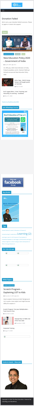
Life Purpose (15, 237)
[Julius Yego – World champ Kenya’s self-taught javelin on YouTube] (7, 83)
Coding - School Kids (9, 285)
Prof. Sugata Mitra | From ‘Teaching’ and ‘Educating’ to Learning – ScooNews (15, 92)
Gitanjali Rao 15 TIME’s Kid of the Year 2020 (22, 319)
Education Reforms (8, 54)
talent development (25, 241)
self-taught (17, 239)
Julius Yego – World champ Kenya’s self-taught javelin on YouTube (22, 82)
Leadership (14, 234)
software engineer (7, 241)
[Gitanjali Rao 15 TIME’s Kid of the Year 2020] (7, 321)
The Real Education (18, 399)
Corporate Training (8, 328)
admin (14, 64)
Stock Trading (15, 241)
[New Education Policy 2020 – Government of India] (17, 43)
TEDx (3, 244)
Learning (24, 233)
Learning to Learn (6, 237)
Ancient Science (6, 230)
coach (12, 230)
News (23, 54)
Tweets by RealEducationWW (10, 102)
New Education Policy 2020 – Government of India (16, 59)
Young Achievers (10, 244)
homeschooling (6, 234)
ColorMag (4, 401)
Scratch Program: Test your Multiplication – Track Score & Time (16, 310)
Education (18, 230)
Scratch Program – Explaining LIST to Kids (14, 291)
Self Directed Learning (25, 239)
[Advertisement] (17, 157)
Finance (23, 230)
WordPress (13, 401)
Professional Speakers (7, 239)
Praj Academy (23, 237)
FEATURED (18, 54)
